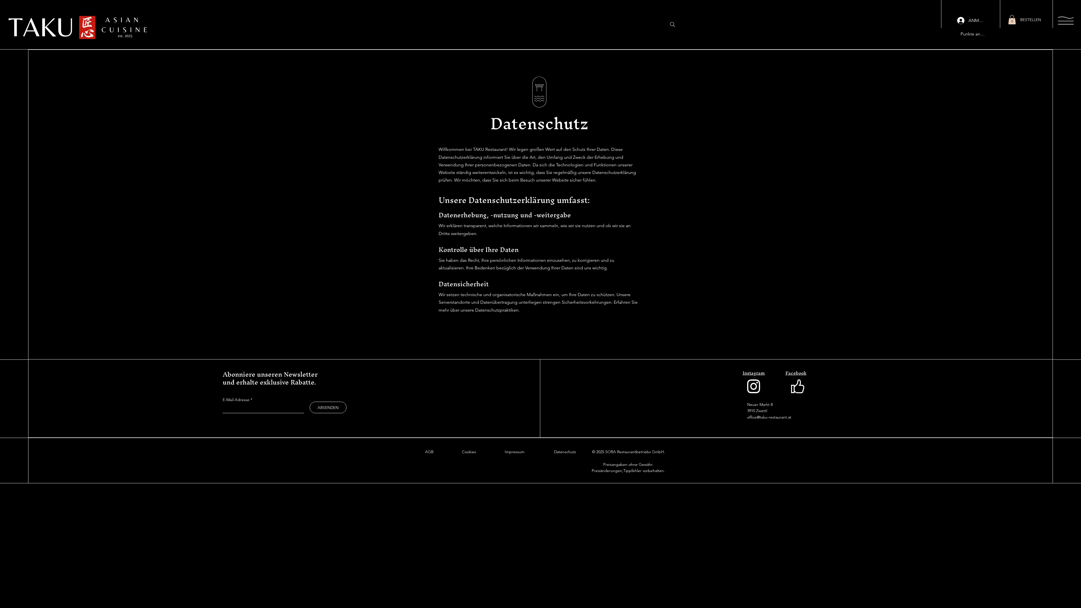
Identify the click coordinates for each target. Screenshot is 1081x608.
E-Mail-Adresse (236, 400)
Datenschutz (565, 451)
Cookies (469, 451)
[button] (1012, 19)
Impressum (514, 451)
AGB (429, 451)
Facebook (796, 373)
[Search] (672, 24)
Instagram (754, 373)
